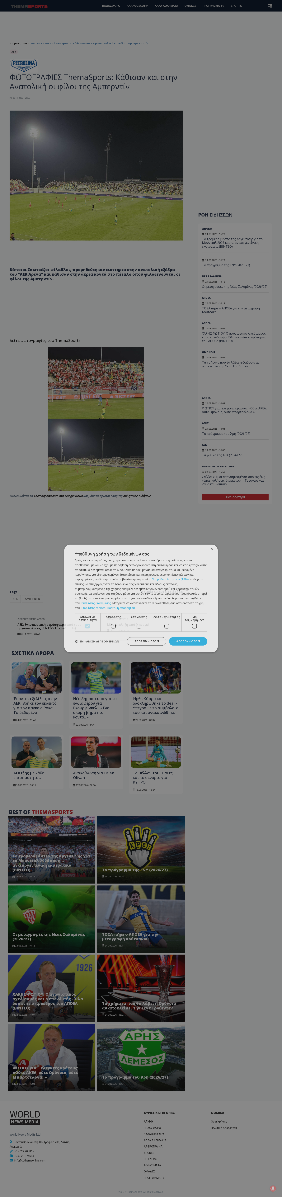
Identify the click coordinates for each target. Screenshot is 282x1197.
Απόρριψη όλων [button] (146, 641)
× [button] (211, 549)
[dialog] (141, 598)
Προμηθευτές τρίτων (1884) (171, 579)
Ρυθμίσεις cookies (93, 608)
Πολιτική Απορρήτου (121, 608)
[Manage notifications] (273, 1188)
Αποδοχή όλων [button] (188, 641)
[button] (97, 641)
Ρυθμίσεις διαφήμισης (96, 603)
